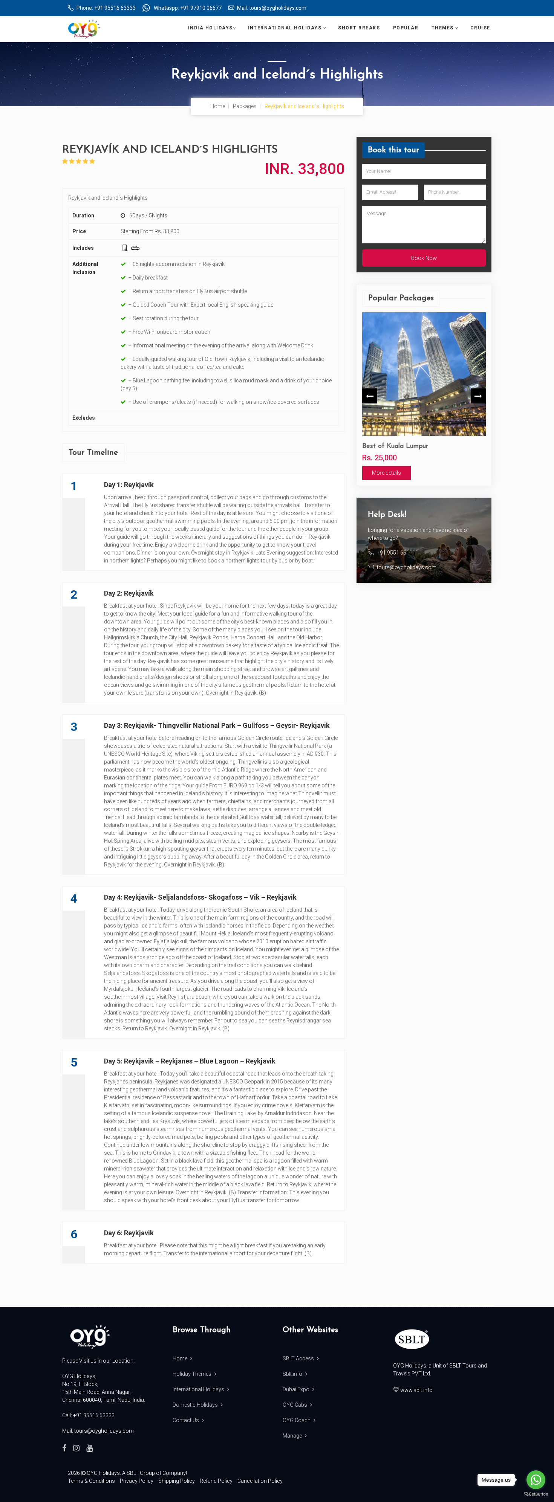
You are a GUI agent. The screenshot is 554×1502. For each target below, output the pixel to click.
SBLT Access (299, 1358)
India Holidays (210, 28)
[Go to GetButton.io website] (536, 1494)
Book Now (424, 258)
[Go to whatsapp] (535, 1479)
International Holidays (285, 28)
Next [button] (478, 395)
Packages (245, 106)
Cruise (481, 28)
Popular (406, 28)
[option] (452, 396)
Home (217, 106)
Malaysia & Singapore (424, 446)
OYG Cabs (295, 1405)
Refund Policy (216, 1481)
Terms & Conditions (91, 1481)
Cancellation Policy (260, 1481)
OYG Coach (297, 1420)
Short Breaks (360, 28)
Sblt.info (293, 1374)
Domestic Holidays (196, 1405)
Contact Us (186, 1420)
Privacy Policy (136, 1481)
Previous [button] (369, 395)
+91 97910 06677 (201, 8)
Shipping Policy (176, 1481)
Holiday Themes (193, 1374)
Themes (444, 28)
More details (415, 473)
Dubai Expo (297, 1389)
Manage (293, 1436)
